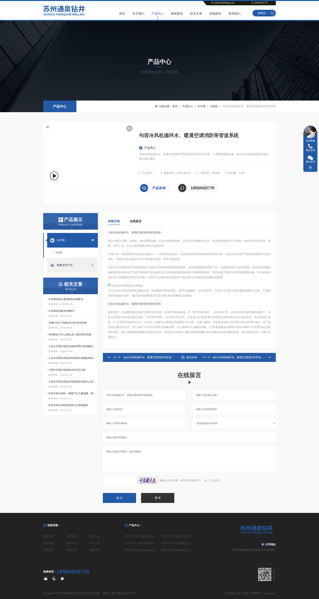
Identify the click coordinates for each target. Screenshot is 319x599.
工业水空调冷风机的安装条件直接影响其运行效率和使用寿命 (72, 358)
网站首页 (48, 536)
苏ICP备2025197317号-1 (125, 593)
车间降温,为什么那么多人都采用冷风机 (69, 334)
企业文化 (94, 536)
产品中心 (157, 13)
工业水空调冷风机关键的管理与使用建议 (70, 346)
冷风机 (214, 106)
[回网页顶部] (310, 168)
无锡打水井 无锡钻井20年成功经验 (67, 322)
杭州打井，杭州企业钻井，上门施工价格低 (141, 543)
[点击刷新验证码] (148, 480)
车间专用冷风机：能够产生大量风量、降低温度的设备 (72, 393)
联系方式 (71, 550)
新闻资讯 (177, 13)
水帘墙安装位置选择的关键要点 (65, 299)
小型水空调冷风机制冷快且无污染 (67, 369)
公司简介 (71, 536)
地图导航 (94, 550)
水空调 (201, 106)
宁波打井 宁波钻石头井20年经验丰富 (177, 536)
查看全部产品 (65, 265)
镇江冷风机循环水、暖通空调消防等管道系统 (239, 357)
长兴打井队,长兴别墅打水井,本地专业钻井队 (177, 543)
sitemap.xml (269, 593)
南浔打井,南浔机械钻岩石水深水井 (141, 550)
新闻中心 (71, 543)
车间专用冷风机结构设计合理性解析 (68, 405)
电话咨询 (310, 150)
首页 (122, 13)
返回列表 (191, 357)
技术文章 (196, 13)
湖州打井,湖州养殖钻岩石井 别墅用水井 (177, 550)
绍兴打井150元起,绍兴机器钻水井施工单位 (141, 536)
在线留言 (215, 13)
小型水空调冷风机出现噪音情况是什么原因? (72, 381)
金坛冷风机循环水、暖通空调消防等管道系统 (150, 357)
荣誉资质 (48, 543)
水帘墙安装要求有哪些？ (62, 310)
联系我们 (235, 13)
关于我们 (138, 13)
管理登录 (256, 593)
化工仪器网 (243, 593)
